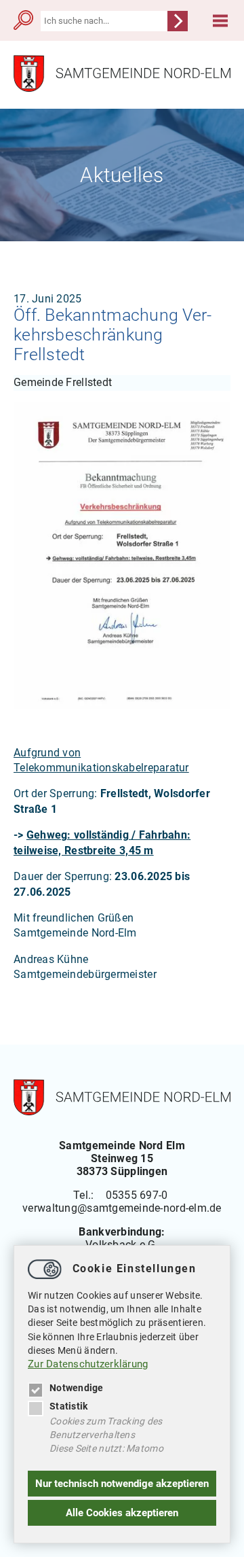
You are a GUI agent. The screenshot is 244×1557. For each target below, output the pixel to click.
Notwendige (76, 1387)
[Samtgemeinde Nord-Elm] (122, 88)
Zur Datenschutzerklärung (88, 1364)
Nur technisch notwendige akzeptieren (122, 1483)
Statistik (68, 1406)
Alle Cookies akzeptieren (122, 1513)
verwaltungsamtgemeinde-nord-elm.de (122, 1208)
